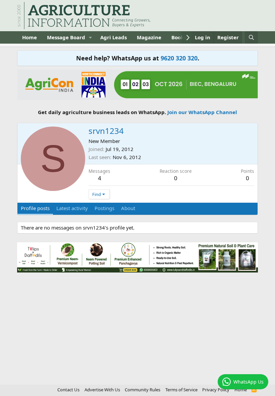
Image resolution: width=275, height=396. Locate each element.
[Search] (251, 37)
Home (29, 37)
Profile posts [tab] (35, 208)
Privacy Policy (215, 390)
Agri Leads (113, 37)
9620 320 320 (179, 58)
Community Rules (142, 390)
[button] (90, 37)
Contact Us (68, 390)
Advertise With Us (102, 390)
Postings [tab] (104, 208)
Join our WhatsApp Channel (202, 112)
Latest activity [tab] (72, 208)
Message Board (66, 37)
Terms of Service (181, 390)
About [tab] (128, 208)
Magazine (149, 37)
